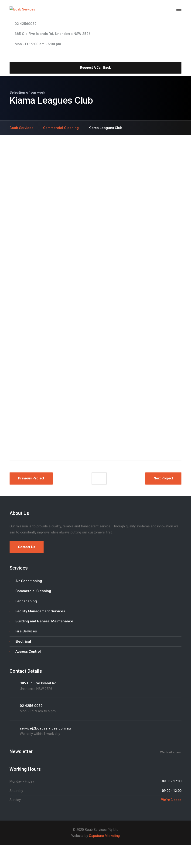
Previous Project (31, 478)
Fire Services (26, 631)
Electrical (23, 641)
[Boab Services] (22, 9)
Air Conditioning (28, 581)
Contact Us (26, 547)
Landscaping (26, 601)
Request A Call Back (95, 67)
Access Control (28, 651)
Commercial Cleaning (33, 591)
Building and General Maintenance (44, 621)
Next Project (163, 478)
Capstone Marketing (104, 836)
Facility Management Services (40, 611)
